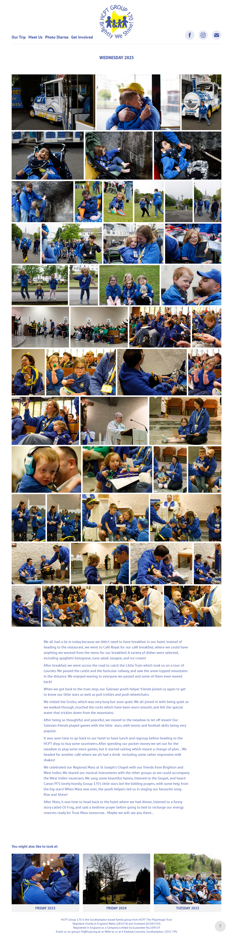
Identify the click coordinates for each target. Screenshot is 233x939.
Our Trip (19, 37)
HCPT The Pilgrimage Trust (155, 919)
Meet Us (35, 37)
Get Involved (82, 37)
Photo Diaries (56, 37)
